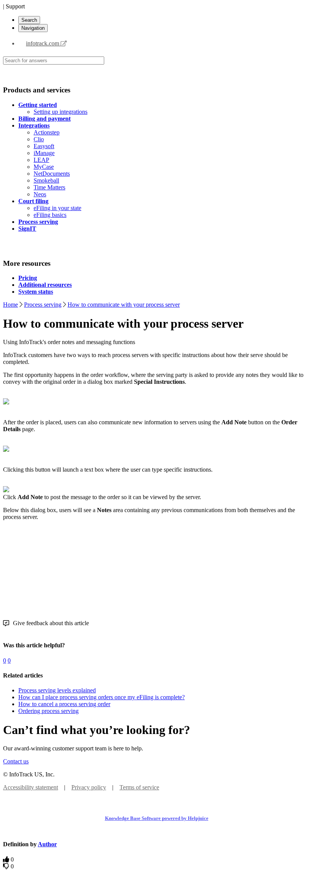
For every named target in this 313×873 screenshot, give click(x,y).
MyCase (44, 166)
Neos (40, 194)
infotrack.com (43, 43)
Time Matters (49, 187)
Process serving (38, 221)
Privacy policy (88, 787)
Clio (39, 139)
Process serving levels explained (57, 690)
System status (35, 291)
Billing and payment (44, 118)
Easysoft (44, 146)
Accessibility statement (30, 787)
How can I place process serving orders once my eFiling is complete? (101, 697)
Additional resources (45, 284)
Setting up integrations (60, 111)
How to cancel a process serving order (64, 704)
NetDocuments (52, 173)
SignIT (27, 228)
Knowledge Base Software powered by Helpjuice (156, 818)
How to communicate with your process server (124, 304)
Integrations (34, 125)
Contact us (16, 761)
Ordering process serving (48, 711)
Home (10, 304)
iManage (44, 153)
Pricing (27, 278)
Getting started (37, 105)
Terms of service (139, 787)
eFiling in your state (57, 208)
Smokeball (46, 180)
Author (47, 844)
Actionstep (47, 132)
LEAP (41, 160)
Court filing (33, 201)
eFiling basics (50, 215)
